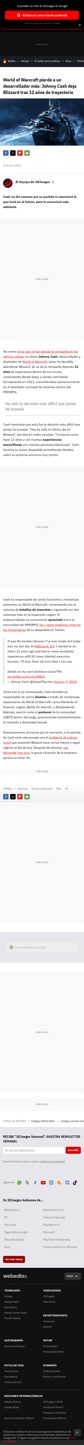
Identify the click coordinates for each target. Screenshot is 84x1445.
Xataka (8, 1296)
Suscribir (73, 1150)
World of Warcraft (34, 362)
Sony (7, 1247)
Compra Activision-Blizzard (60, 1247)
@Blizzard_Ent (44, 646)
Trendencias (11, 1371)
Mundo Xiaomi (12, 1318)
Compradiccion (12, 1382)
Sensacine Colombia (54, 1412)
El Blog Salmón (51, 1371)
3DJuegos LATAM (53, 1401)
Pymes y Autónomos (54, 1376)
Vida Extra (49, 1301)
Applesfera (10, 1307)
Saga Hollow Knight (16, 1232)
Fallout (25, 61)
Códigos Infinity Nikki (43, 1121)
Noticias (23, 788)
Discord (67, 1182)
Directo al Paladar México (19, 1418)
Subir (70, 1276)
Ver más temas (14, 1259)
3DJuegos (49, 1296)
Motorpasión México (54, 1418)
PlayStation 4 (51, 1224)
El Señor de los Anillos (47, 61)
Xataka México (12, 1401)
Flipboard (20, 153)
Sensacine (49, 1321)
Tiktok (75, 1182)
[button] (34, 182)
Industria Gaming (53, 1217)
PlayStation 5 (12, 1210)
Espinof (47, 1326)
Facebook (6, 153)
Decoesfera (10, 1376)
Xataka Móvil (11, 1301)
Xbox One (10, 1224)
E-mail (27, 153)
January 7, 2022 (65, 682)
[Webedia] (15, 1278)
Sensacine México (53, 1407)
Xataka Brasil (11, 1407)
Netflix (11, 61)
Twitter (13, 153)
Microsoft (49, 1232)
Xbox (68, 61)
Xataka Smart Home (15, 1312)
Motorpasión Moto (53, 1351)
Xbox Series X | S (53, 1210)
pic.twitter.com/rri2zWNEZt (26, 677)
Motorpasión (50, 1346)
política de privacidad (52, 1161)
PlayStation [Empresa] (56, 1239)
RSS (59, 1182)
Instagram (51, 1182)
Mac (58, 788)
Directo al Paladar (14, 1346)
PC (66, 788)
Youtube (43, 1182)
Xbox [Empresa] (13, 1239)
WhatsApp (19, 1182)
